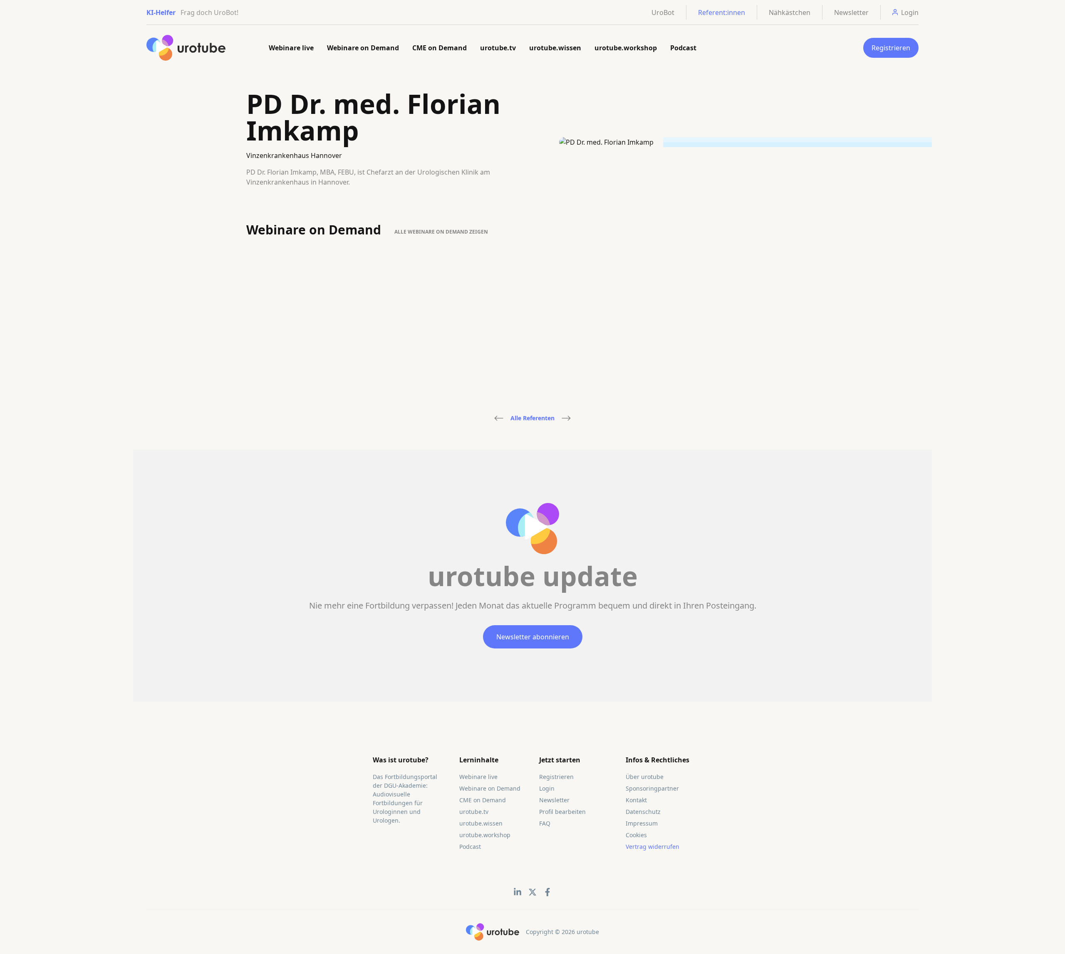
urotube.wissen (555, 47)
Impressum (642, 823)
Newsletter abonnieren (532, 636)
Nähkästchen (789, 12)
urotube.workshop (625, 47)
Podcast (683, 47)
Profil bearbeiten (562, 812)
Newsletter (851, 12)
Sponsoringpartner (652, 788)
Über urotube (645, 777)
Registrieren (891, 47)
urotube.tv (498, 47)
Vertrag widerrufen (652, 846)
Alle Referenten (532, 418)
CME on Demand (439, 47)
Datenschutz (643, 812)
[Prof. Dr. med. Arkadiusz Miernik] (499, 418)
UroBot (662, 12)
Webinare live (291, 47)
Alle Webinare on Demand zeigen (441, 231)
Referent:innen (721, 12)
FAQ (544, 823)
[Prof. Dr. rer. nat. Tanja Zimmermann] (566, 418)
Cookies (636, 835)
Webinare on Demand (363, 47)
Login (547, 788)
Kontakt (636, 800)
